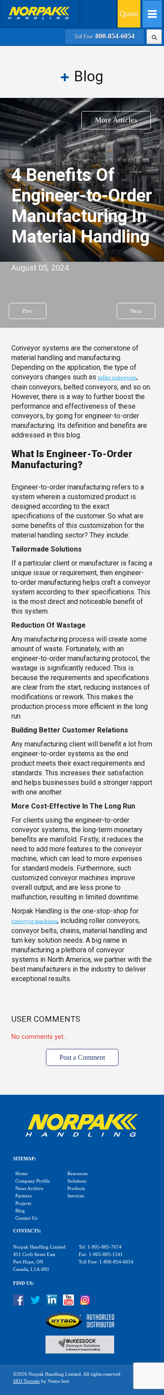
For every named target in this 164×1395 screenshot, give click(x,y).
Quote (129, 13)
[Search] (154, 36)
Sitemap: (24, 1158)
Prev (27, 311)
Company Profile (32, 1181)
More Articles (116, 120)
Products (76, 1188)
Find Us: (23, 1283)
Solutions (76, 1181)
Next (136, 311)
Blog (20, 1210)
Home (21, 1173)
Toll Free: (104, 37)
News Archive (29, 1188)
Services (75, 1196)
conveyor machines (34, 921)
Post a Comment (82, 1057)
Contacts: (27, 1230)
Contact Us (26, 1218)
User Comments (45, 1019)
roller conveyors (117, 377)
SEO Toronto (26, 1381)
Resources (77, 1173)
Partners (23, 1196)
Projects (23, 1203)
